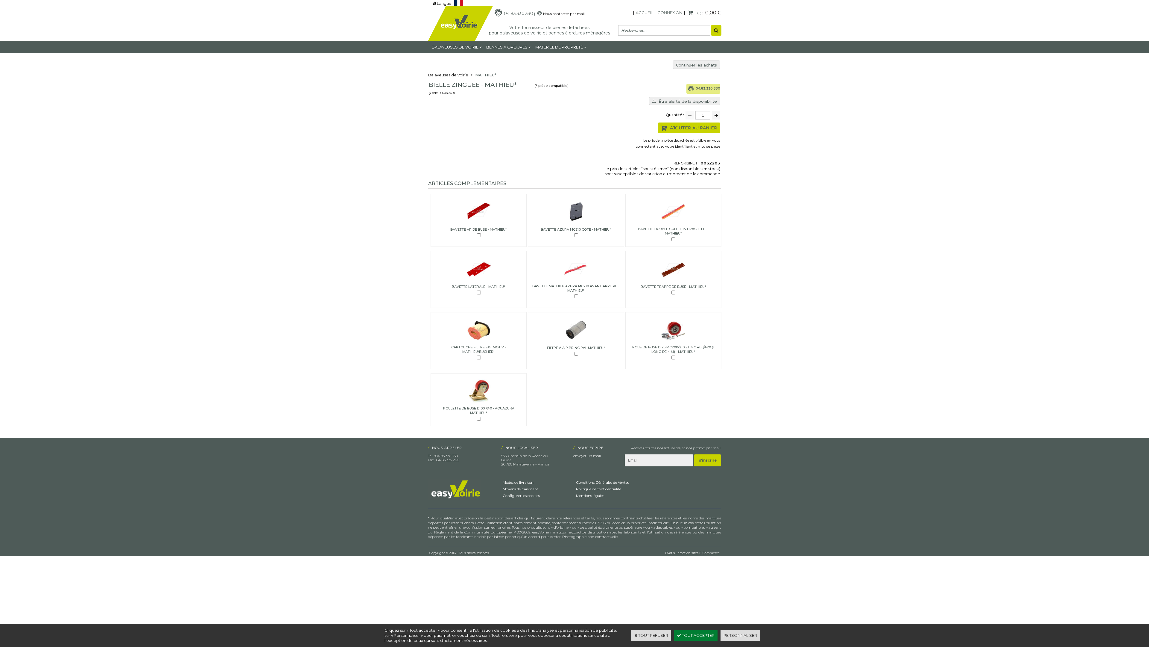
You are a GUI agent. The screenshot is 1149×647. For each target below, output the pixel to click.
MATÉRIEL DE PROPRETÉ (559, 47)
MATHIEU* (485, 74)
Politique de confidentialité (598, 489)
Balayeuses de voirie (455, 47)
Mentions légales (590, 495)
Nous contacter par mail (564, 13)
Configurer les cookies (521, 495)
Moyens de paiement (520, 489)
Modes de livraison (518, 482)
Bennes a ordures (507, 47)
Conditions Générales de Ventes (602, 482)
